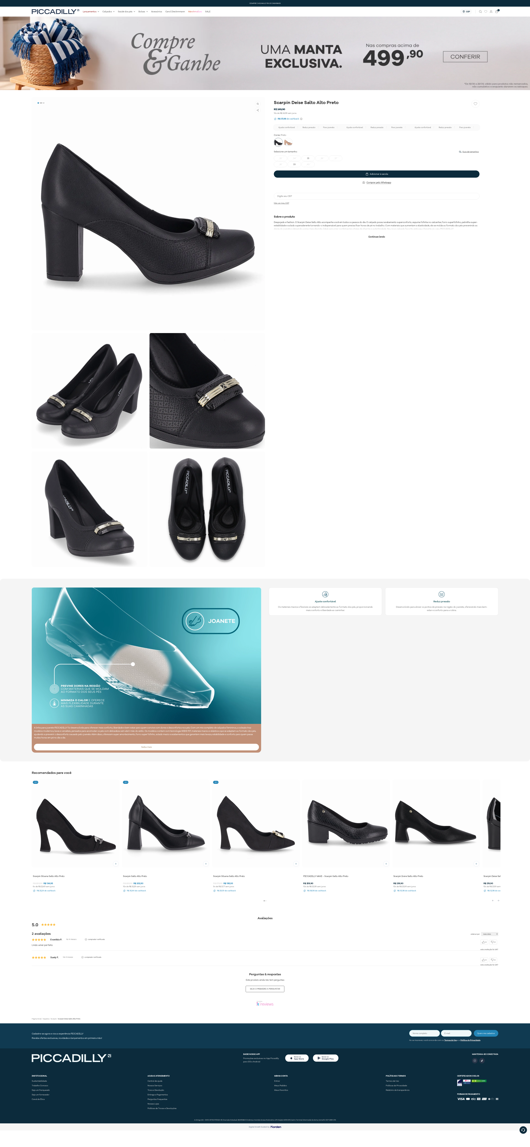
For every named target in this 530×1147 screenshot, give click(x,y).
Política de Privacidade (470, 1040)
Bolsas (141, 11)
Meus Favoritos (281, 1090)
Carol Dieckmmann (175, 11)
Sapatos (46, 1019)
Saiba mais (146, 747)
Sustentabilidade (39, 1081)
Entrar (277, 1081)
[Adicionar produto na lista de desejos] (475, 104)
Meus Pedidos (280, 1085)
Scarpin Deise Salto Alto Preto (69, 1019)
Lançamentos (89, 11)
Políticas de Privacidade (396, 1085)
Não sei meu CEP (281, 203)
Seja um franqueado (41, 1090)
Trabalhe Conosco (40, 1085)
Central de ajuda (155, 1081)
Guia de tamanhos (470, 151)
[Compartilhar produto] (258, 110)
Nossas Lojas (153, 1104)
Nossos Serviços (155, 1085)
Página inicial (36, 1019)
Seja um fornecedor (40, 1094)
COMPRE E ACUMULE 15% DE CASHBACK (265, 3)
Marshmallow (195, 11)
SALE (207, 11)
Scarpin (54, 1019)
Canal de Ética (38, 1099)
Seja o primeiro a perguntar (265, 989)
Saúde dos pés (125, 11)
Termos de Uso (450, 1040)
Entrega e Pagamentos (158, 1094)
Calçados (107, 11)
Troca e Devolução (156, 1090)
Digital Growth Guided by (259, 1127)
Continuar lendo (376, 236)
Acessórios (156, 11)
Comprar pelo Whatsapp (378, 182)
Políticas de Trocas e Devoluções (162, 1108)
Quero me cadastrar (486, 1033)
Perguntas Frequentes (157, 1099)
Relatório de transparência (397, 1090)
